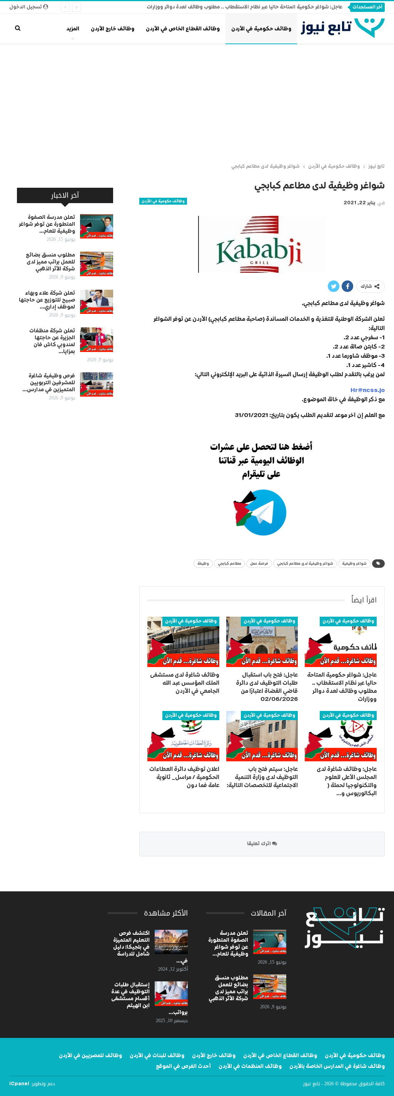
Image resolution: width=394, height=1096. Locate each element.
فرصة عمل (259, 564)
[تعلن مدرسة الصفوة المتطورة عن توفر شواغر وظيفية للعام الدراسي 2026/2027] (96, 226)
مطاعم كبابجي (229, 564)
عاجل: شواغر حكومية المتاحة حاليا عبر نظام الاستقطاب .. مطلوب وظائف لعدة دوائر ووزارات (244, 7)
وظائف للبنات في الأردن (157, 1055)
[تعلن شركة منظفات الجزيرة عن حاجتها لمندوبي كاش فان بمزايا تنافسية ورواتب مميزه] (96, 339)
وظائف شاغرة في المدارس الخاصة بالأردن (337, 1066)
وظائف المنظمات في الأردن (250, 1066)
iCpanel (19, 1084)
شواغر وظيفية (354, 564)
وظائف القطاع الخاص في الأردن (183, 29)
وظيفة (203, 564)
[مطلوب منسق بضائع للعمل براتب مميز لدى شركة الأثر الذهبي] (96, 264)
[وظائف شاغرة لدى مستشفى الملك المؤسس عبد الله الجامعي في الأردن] (183, 642)
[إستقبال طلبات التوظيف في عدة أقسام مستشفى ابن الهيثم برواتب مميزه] (171, 993)
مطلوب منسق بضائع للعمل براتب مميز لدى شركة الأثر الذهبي (50, 262)
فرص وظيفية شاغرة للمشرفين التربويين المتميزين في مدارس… (48, 382)
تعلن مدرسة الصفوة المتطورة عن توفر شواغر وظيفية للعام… (47, 224)
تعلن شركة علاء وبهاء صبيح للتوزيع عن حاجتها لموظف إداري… (47, 300)
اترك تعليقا (259, 843)
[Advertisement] (197, 102)
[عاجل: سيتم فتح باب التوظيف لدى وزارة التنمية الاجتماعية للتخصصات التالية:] (262, 736)
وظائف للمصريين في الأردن (90, 1055)
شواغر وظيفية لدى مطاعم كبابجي (305, 564)
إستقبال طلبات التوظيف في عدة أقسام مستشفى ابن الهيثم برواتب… (149, 998)
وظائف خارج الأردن (112, 29)
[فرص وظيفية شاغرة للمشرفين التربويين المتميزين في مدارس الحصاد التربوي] (96, 384)
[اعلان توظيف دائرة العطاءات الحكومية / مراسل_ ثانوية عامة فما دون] (183, 736)
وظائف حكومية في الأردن (261, 29)
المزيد (72, 29)
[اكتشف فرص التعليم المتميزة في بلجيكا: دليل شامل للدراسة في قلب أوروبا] (171, 942)
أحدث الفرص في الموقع (183, 1066)
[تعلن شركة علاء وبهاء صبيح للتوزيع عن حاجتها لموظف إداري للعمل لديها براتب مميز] (96, 302)
